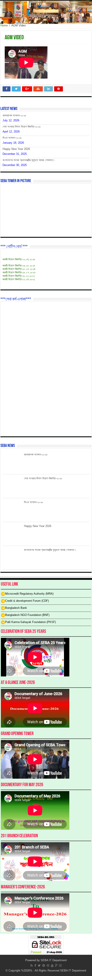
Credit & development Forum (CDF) (27, 601)
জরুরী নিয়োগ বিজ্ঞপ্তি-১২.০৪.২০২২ (19, 279)
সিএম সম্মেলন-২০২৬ (12, 137)
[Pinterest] (43, 965)
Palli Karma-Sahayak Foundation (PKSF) (30, 622)
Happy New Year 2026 (16, 149)
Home (4, 25)
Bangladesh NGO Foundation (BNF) (27, 615)
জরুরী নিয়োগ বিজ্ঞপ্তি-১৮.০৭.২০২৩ (19, 272)
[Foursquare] (56, 965)
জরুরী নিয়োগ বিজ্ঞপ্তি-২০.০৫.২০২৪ (19, 269)
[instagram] (60, 965)
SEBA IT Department (54, 960)
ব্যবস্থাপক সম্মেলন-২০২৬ (14, 115)
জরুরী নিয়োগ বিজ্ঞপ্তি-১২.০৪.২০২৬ (19, 259)
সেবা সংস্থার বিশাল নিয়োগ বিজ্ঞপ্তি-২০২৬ (21, 126)
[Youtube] (52, 965)
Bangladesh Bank (16, 608)
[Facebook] (35, 965)
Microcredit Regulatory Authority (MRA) (29, 593)
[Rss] (31, 965)
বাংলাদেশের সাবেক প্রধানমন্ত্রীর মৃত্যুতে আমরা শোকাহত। (29, 160)
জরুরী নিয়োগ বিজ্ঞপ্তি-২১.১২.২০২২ (19, 275)
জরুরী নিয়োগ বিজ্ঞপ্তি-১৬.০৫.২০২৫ (19, 265)
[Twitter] (39, 965)
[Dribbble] (48, 965)
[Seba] (46, 12)
